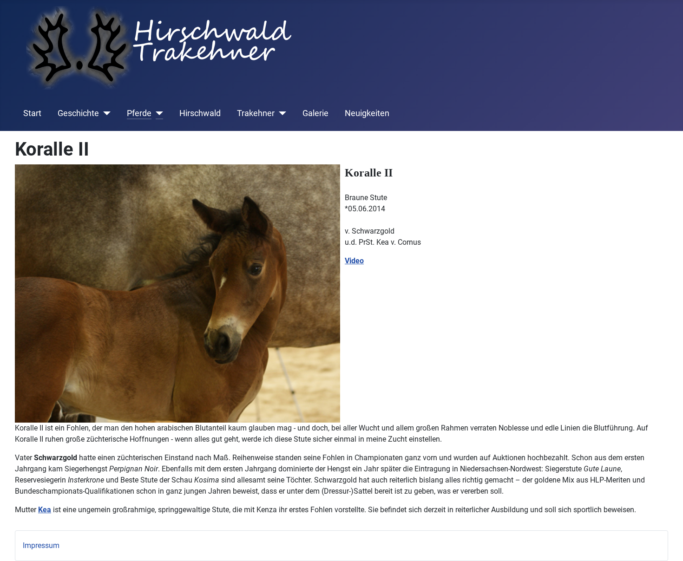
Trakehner (256, 113)
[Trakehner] (280, 113)
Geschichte (78, 113)
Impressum (41, 545)
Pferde (139, 113)
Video (354, 260)
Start (32, 113)
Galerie (315, 113)
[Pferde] (157, 113)
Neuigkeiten (367, 113)
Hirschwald (200, 113)
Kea (44, 509)
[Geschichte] (105, 113)
